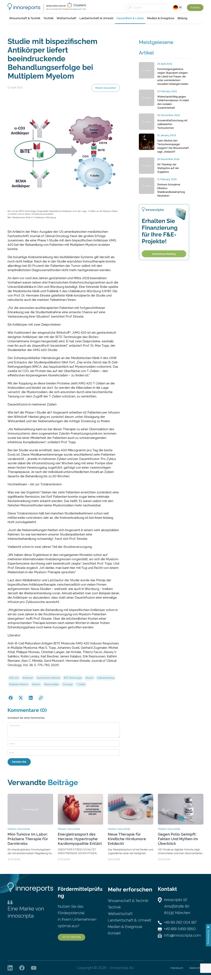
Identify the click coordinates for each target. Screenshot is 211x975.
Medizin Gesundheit (105, 88)
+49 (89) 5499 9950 (180, 929)
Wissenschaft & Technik (128, 900)
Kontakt (195, 7)
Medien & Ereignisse (125, 926)
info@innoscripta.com (182, 935)
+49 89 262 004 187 (180, 922)
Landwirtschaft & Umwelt (129, 920)
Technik (114, 907)
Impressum (177, 967)
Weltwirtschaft (120, 913)
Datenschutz (196, 967)
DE (180, 7)
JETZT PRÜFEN (71, 937)
